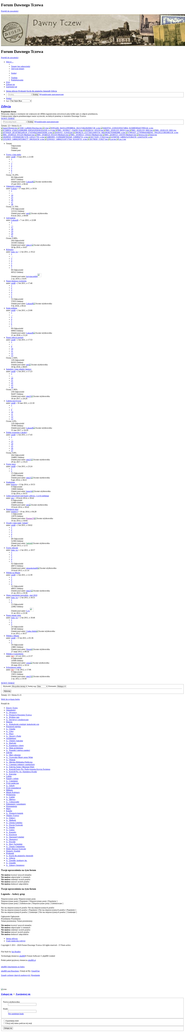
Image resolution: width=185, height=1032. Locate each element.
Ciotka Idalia (31, 631)
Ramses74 (30, 518)
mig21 (28, 396)
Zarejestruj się (23, 994)
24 (12, 195)
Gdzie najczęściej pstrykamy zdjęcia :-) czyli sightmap (27, 496)
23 (12, 385)
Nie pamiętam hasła (16, 1014)
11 (12, 351)
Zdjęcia (6, 106)
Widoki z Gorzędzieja (14, 654)
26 (12, 200)
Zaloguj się (6, 994)
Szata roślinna (11, 308)
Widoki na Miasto (13, 573)
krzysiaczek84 (32, 276)
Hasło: (5, 1009)
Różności (9, 249)
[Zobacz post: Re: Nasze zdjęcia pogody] (152, 132)
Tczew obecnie (12, 548)
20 (12, 234)
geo (27, 213)
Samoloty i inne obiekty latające (18, 369)
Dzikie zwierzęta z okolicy (16, 432)
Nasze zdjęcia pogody (15, 337)
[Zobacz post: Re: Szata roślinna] (99, 132)
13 (12, 356)
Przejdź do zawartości (9, 11)
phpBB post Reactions (10, 971)
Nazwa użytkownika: (11, 1002)
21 (12, 236)
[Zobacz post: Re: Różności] (117, 130)
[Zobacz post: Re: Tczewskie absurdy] (86, 135)
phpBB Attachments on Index (13, 967)
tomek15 (14, 512)
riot (12, 656)
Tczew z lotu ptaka (13, 155)
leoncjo (14, 484)
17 (12, 227)
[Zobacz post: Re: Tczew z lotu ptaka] (9, 128)
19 (12, 231)
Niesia (28, 649)
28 (12, 204)
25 (12, 197)
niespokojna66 (32, 568)
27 (12, 202)
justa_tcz (14, 252)
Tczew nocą (11, 464)
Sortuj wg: (32, 686)
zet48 (13, 157)
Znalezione (10, 482)
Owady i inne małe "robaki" (17, 523)
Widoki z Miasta (12, 636)
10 (12, 349)
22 (12, 383)
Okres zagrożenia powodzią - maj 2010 (21, 595)
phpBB (22, 956)
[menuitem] (20, 66)
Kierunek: (52, 686)
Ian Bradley (16, 952)
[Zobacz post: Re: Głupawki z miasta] (45, 128)
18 (12, 229)
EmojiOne (35, 971)
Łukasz (14, 188)
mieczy (29, 245)
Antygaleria (10, 218)
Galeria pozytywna (13, 401)
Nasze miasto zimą (13, 615)
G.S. (28, 611)
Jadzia (28, 543)
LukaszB (29, 182)
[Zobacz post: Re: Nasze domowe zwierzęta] (27, 132)
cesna (28, 663)
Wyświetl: (7, 686)
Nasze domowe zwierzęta (16, 281)
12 (12, 353)
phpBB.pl (32, 960)
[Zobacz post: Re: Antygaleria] (75, 128)
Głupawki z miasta (13, 186)
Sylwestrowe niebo (13, 667)
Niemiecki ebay (12, 509)
